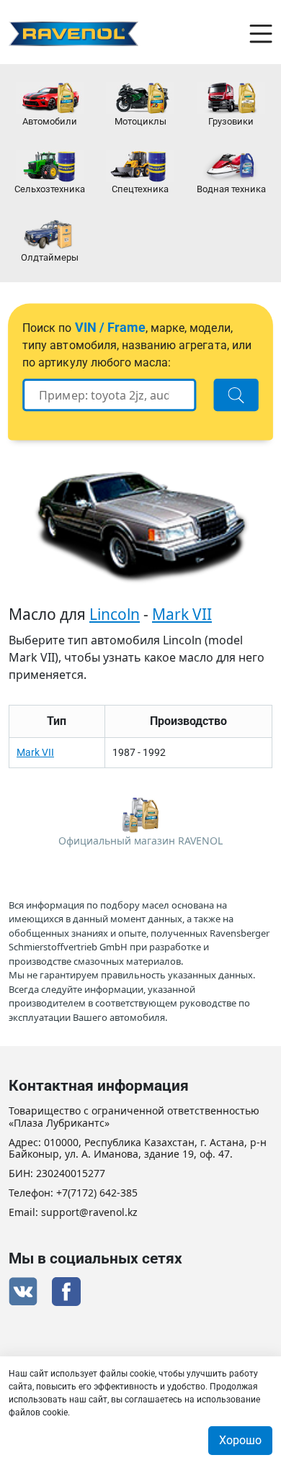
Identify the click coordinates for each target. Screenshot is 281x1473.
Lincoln (114, 614)
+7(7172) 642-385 (97, 1193)
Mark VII (182, 614)
